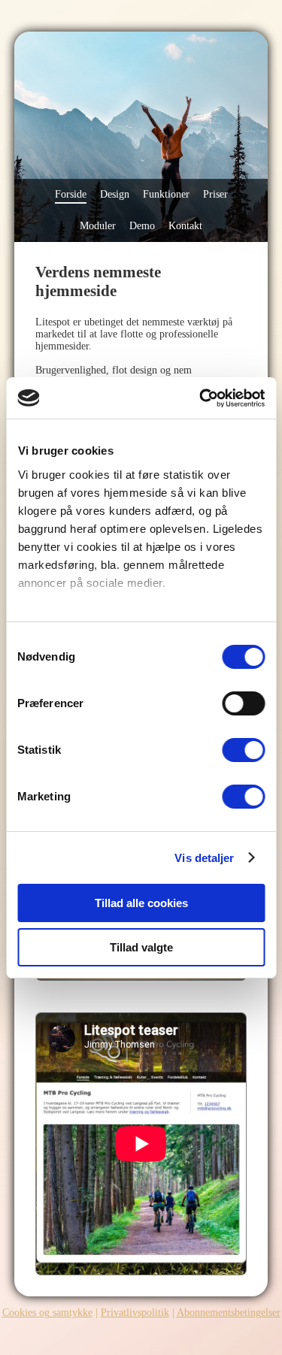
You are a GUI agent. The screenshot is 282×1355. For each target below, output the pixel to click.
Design (114, 194)
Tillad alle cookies (141, 903)
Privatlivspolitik (135, 1312)
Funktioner (166, 194)
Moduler (98, 225)
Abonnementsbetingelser (228, 1312)
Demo (142, 225)
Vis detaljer (204, 857)
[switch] (243, 703)
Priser (215, 194)
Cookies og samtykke (47, 1312)
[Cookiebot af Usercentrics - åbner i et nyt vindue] (201, 398)
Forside (70, 194)
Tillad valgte (141, 947)
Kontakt (185, 225)
